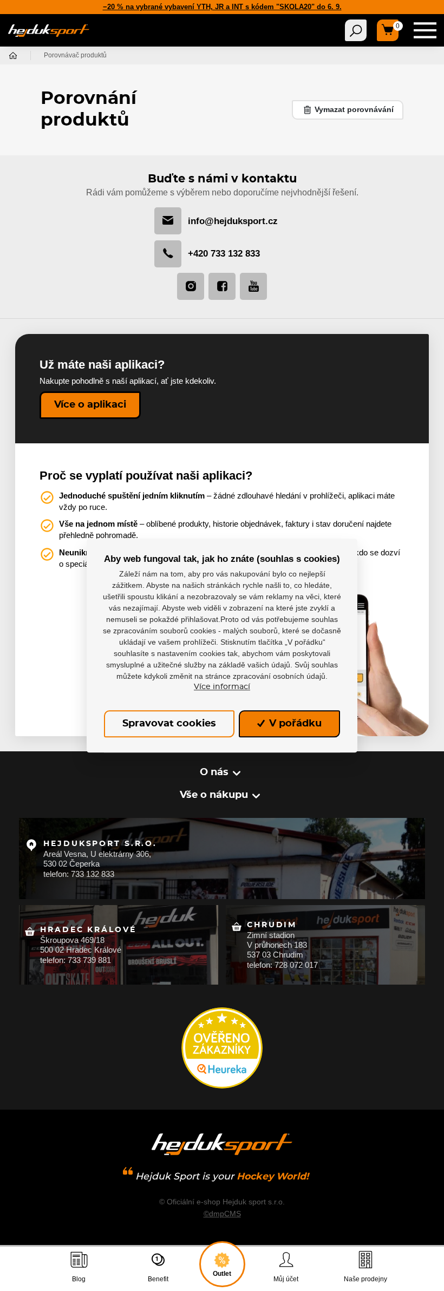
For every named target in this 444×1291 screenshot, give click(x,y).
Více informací (222, 687)
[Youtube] (253, 286)
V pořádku (294, 724)
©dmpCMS (222, 1213)
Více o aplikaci (90, 405)
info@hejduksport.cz (233, 221)
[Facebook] (222, 286)
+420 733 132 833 (224, 253)
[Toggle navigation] (356, 30)
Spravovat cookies (169, 724)
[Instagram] (190, 286)
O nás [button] (214, 772)
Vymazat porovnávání (353, 109)
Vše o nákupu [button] (214, 795)
